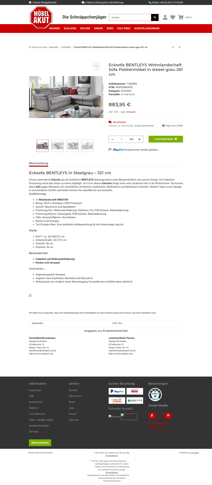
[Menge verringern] (112, 139)
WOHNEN (126, 90)
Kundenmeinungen (39, 425)
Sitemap (33, 431)
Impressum (35, 390)
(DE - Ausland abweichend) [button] (142, 126)
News (72, 402)
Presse (73, 413)
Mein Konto (75, 396)
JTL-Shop (194, 453)
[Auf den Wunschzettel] (96, 66)
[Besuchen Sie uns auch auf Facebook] (152, 416)
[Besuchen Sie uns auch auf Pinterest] (168, 416)
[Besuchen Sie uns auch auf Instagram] (160, 416)
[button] (165, 17)
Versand (130, 111)
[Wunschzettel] (173, 17)
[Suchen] (155, 17)
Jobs (71, 407)
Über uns (74, 419)
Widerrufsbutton (40, 442)
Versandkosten (37, 413)
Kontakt (73, 390)
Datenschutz (36, 402)
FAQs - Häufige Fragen (41, 419)
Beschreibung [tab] (38, 163)
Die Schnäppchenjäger (84, 17)
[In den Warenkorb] (31, 58)
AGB (31, 396)
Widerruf (33, 407)
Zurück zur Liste (38, 47)
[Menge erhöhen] (139, 139)
